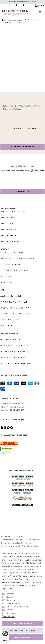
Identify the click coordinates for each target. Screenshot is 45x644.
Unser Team (6, 224)
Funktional (11, 613)
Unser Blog (22, 191)
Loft (18, 23)
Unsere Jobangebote (12, 241)
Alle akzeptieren (22, 623)
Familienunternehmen (15, 351)
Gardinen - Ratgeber (22, 147)
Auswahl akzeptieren (22, 630)
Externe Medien (13, 603)
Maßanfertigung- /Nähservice (17, 258)
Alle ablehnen (22, 637)
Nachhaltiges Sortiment (17, 345)
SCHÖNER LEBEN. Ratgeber (14, 314)
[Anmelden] (16, 6)
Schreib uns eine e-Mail (24, 129)
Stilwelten (9, 23)
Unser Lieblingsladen (12, 212)
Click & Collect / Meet (12, 252)
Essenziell (10, 594)
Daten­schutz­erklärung (12, 585)
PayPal (9, 610)
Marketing (11, 600)
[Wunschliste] (30, 6)
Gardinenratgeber (10, 320)
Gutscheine (6, 276)
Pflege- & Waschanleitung (15, 308)
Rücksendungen (9, 326)
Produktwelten (31, 20)
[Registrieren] (23, 6)
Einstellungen (8, 616)
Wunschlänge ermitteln (14, 302)
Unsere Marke (8, 230)
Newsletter (7, 282)
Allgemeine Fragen (11, 296)
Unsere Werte (8, 236)
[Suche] (10, 6)
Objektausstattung (11, 264)
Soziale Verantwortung (17, 363)
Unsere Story (7, 218)
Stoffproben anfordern (14, 270)
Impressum (7, 589)
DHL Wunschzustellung (17, 607)
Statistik (9, 597)
